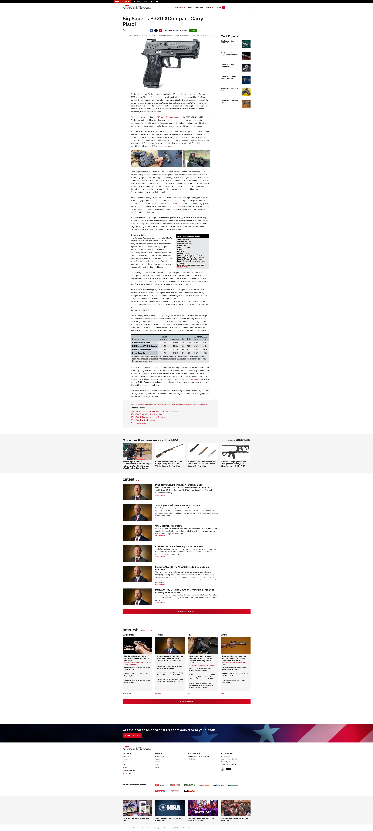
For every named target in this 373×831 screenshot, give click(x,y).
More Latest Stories (194, 611)
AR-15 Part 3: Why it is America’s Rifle (146, 414)
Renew (139, 2)
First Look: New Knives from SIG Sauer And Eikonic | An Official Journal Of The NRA (202, 463)
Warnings (156, 828)
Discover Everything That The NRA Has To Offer (201, 819)
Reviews (224, 635)
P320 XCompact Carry (175, 404)
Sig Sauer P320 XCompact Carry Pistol (149, 404)
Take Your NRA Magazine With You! (136, 819)
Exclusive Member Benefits (229, 759)
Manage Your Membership (228, 764)
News (190, 7)
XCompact (177, 203)
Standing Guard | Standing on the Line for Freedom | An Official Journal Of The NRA (170, 658)
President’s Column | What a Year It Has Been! (179, 485)
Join (134, 2)
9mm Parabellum (194, 404)
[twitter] (156, 29)
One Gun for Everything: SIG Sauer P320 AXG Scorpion (154, 411)
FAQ (124, 762)
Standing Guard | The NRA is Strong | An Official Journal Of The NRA (169, 667)
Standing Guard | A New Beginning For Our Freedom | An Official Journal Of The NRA (170, 680)
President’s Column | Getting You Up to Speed (179, 546)
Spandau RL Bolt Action (229, 662)
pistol (204, 665)
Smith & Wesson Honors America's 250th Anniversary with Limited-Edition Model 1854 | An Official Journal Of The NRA (202, 677)
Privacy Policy (126, 828)
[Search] (249, 7)
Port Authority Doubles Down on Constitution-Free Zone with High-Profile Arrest (184, 591)
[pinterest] (160, 29)
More (137, 480)
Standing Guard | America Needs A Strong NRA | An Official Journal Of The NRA (170, 674)
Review (224, 664)
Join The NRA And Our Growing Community (169, 819)
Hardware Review (242, 662)
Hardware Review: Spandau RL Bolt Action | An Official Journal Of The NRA (234, 658)
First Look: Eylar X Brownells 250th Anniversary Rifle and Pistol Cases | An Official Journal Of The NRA (201, 685)
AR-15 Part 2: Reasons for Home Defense (148, 417)
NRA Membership (226, 756)
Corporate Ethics (146, 828)
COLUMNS (179, 663)
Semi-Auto (185, 404)
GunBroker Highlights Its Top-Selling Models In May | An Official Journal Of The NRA (234, 463)
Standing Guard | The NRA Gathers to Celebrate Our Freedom (182, 568)
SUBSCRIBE (132, 736)
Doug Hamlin (172, 663)
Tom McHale (204, 404)
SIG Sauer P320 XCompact (168, 117)
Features (199, 7)
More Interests (145, 631)
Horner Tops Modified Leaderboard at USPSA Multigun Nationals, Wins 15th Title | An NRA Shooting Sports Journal (137, 464)
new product (211, 665)
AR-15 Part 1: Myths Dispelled (143, 420)
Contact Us (126, 759)
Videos (209, 8)
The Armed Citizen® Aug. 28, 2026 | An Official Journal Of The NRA (136, 658)
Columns (179, 8)
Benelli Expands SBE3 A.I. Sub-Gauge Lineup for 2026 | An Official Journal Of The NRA (169, 463)
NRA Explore (192, 759)
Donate (145, 2)
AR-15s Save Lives (138, 422)
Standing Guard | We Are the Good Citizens (177, 505)
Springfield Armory (195, 665)
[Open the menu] (223, 7)
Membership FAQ (226, 762)
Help (124, 764)
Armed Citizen (128, 635)
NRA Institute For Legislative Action (198, 756)
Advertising (126, 756)
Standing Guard (162, 663)
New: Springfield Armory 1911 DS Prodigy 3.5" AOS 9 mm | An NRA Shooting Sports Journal (202, 659)
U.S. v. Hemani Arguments (168, 526)
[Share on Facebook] (151, 29)
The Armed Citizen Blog (140, 662)
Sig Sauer (165, 404)
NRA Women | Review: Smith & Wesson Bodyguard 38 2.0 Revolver (234, 669)
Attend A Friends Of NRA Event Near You (234, 819)
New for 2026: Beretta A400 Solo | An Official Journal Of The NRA (201, 669)
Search (125, 767)
